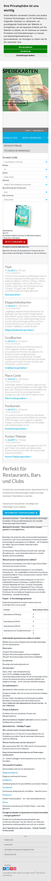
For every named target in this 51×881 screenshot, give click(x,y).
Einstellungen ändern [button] (25, 55)
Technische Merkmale (17, 150)
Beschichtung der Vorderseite (14, 188)
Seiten (5, 173)
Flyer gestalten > (13, 294)
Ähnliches (10, 137)
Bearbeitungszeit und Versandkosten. (32, 94)
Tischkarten (7, 787)
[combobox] (25, 162)
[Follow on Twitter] (8, 868)
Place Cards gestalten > (16, 398)
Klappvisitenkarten (10, 773)
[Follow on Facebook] (4, 868)
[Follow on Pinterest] (11, 868)
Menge (5, 165)
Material (6, 180)
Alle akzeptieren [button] (25, 47)
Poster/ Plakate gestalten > (18, 456)
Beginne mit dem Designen (20, 512)
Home (28, 130)
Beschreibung (32, 137)
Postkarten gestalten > (16, 429)
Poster (5, 802)
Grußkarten (7, 780)
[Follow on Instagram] (14, 868)
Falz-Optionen (8, 195)
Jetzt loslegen (14, 103)
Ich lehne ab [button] (25, 51)
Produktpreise (13, 145)
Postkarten (7, 795)
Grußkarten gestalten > (16, 368)
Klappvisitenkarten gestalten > (20, 330)
